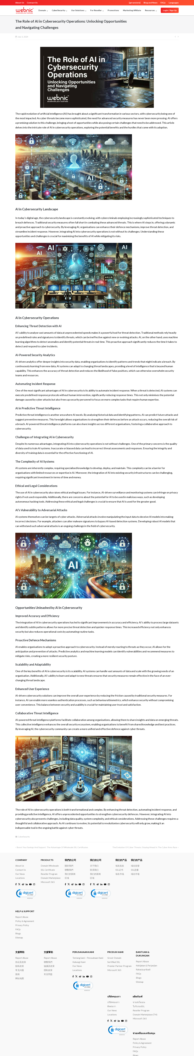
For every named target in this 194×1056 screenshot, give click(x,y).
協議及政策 (49, 966)
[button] (26, 894)
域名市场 (119, 874)
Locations (20, 878)
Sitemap (19, 937)
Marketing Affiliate (132, 10)
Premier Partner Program (119, 966)
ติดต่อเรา (111, 1006)
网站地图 (19, 978)
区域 (67, 878)
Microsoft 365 (48, 882)
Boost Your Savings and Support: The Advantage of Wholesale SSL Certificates (52, 847)
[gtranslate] (134, 2)
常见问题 (19, 970)
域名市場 (135, 874)
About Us (19, 2)
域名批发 (119, 865)
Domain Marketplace (51, 878)
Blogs (18, 933)
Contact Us (32, 2)
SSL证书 (119, 870)
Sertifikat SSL (113, 962)
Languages (174, 2)
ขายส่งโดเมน (139, 1002)
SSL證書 (135, 870)
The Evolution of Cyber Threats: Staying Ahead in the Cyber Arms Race (144, 847)
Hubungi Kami (78, 962)
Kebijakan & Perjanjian (146, 965)
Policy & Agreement (24, 921)
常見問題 (48, 974)
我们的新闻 (70, 874)
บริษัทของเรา (113, 1002)
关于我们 (94, 865)
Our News (20, 874)
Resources (150, 10)
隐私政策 (19, 966)
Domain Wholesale (50, 865)
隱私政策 (48, 970)
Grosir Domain (114, 958)
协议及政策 (20, 962)
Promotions (113, 10)
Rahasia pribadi (143, 969)
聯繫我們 (69, 870)
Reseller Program (49, 874)
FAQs (163, 2)
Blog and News (151, 2)
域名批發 (135, 865)
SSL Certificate (48, 870)
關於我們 (69, 865)
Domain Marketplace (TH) (145, 1014)
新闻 (17, 974)
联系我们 (94, 870)
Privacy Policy (22, 925)
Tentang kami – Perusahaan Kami (87, 958)
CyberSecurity (24, 837)
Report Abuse (21, 917)
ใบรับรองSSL (139, 1006)
